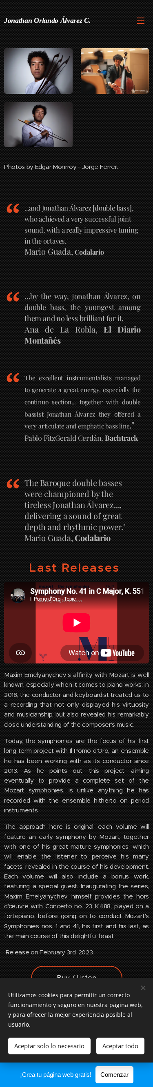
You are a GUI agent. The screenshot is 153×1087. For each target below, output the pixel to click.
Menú (141, 20)
